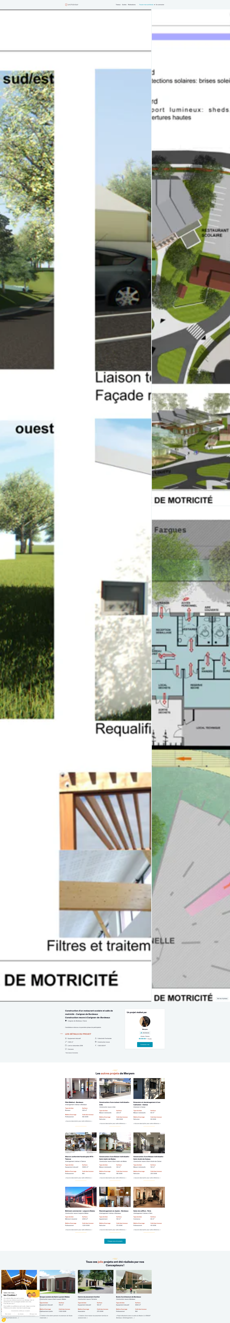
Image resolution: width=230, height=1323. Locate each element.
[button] (4, 1320)
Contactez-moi (144, 1044)
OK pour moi (33, 1314)
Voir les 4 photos (222, 998)
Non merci (8, 1314)
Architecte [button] (146, 1033)
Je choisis (20, 1314)
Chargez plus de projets (115, 1241)
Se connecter (160, 4)
